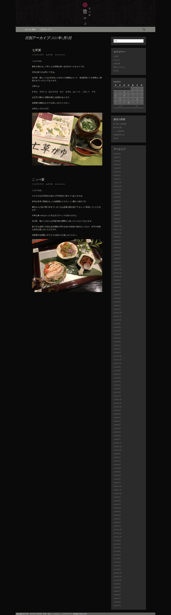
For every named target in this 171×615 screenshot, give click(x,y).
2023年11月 (117, 273)
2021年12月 (117, 356)
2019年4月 (117, 472)
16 (137, 96)
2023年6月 (117, 291)
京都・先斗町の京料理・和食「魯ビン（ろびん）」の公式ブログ (48, 614)
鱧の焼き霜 (117, 127)
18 (115, 99)
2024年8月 (117, 240)
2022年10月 (117, 320)
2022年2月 (117, 349)
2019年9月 (117, 454)
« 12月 (120, 106)
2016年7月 (117, 591)
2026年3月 (117, 172)
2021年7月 (117, 374)
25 (115, 103)
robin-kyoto (61, 55)
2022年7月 (117, 331)
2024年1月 (117, 266)
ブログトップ (45, 29)
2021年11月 (117, 360)
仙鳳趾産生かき (119, 135)
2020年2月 (117, 436)
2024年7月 (117, 244)
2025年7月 (117, 201)
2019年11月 (117, 446)
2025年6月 (117, 204)
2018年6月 (117, 508)
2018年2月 (117, 522)
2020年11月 (117, 403)
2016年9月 (117, 584)
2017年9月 (117, 540)
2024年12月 (117, 226)
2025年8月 (117, 197)
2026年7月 (117, 157)
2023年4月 (117, 298)
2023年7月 (117, 287)
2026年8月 (117, 154)
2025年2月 (117, 219)
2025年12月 (117, 183)
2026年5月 (117, 164)
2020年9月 (117, 410)
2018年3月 (117, 519)
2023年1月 (117, 309)
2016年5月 (117, 598)
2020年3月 (117, 432)
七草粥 (36, 50)
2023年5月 (117, 295)
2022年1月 (117, 352)
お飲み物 (116, 64)
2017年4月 (117, 559)
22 (133, 99)
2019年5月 (117, 468)
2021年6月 (117, 378)
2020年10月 (117, 407)
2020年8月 (117, 414)
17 (141, 96)
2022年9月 (117, 324)
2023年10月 (117, 277)
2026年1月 (117, 179)
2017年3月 (117, 562)
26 (120, 103)
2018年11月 (117, 490)
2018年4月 (117, 515)
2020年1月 (117, 439)
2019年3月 (117, 475)
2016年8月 (117, 587)
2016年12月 (117, 573)
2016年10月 (117, 580)
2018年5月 (117, 512)
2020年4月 (117, 428)
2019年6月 (117, 465)
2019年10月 (117, 450)
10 (141, 92)
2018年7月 (117, 504)
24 (141, 99)
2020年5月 (117, 425)
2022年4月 (117, 342)
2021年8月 (117, 371)
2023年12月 (117, 269)
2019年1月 (117, 483)
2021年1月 (117, 396)
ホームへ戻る (30, 29)
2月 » (137, 106)
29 (133, 103)
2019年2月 (117, 479)
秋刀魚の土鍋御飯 (119, 124)
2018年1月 (117, 526)
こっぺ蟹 (38, 179)
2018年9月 (117, 497)
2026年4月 (117, 168)
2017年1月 (117, 569)
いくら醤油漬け (119, 131)
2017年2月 (117, 566)
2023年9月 (117, 280)
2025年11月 (117, 186)
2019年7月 (117, 461)
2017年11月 (117, 533)
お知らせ (116, 60)
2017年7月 (117, 548)
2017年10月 (117, 537)
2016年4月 (117, 602)
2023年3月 (117, 302)
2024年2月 (117, 262)
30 (137, 103)
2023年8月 (117, 284)
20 (124, 99)
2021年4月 (117, 385)
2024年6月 (117, 248)
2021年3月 (117, 389)
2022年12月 (117, 313)
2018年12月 (117, 486)
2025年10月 (117, 190)
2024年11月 (117, 230)
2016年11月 (117, 577)
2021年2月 (117, 392)
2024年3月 (117, 258)
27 (124, 103)
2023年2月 (117, 305)
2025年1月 (117, 222)
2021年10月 (117, 363)
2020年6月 (117, 421)
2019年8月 (117, 457)
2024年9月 (117, 237)
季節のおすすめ (119, 67)
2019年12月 (117, 443)
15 (133, 96)
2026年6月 (117, 161)
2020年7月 (117, 418)
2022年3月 (117, 345)
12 (120, 96)
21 (128, 99)
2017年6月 (117, 551)
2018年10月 (117, 493)
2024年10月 (117, 233)
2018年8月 (117, 501)
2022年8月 (117, 327)
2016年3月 (117, 606)
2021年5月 (117, 381)
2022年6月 (117, 334)
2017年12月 (117, 530)
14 (128, 96)
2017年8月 (117, 544)
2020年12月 (117, 399)
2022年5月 (117, 338)
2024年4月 (117, 255)
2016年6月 (117, 595)
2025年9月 (117, 193)
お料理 (115, 56)
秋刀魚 (115, 138)
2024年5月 (117, 251)
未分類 (50, 55)
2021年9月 (117, 367)
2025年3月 (117, 215)
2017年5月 (117, 555)
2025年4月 (117, 211)
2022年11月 (117, 316)
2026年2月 (117, 175)
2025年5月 (117, 208)
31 (141, 103)
